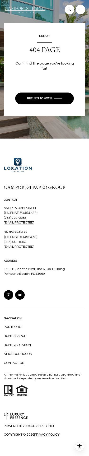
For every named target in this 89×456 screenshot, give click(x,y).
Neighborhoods (18, 354)
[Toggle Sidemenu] (80, 9)
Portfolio (12, 327)
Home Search (15, 336)
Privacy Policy (47, 434)
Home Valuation (17, 345)
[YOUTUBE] (20, 295)
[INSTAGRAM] (8, 295)
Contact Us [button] (14, 363)
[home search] (69, 9)
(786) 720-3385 (15, 217)
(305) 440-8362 (15, 242)
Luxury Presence (40, 426)
